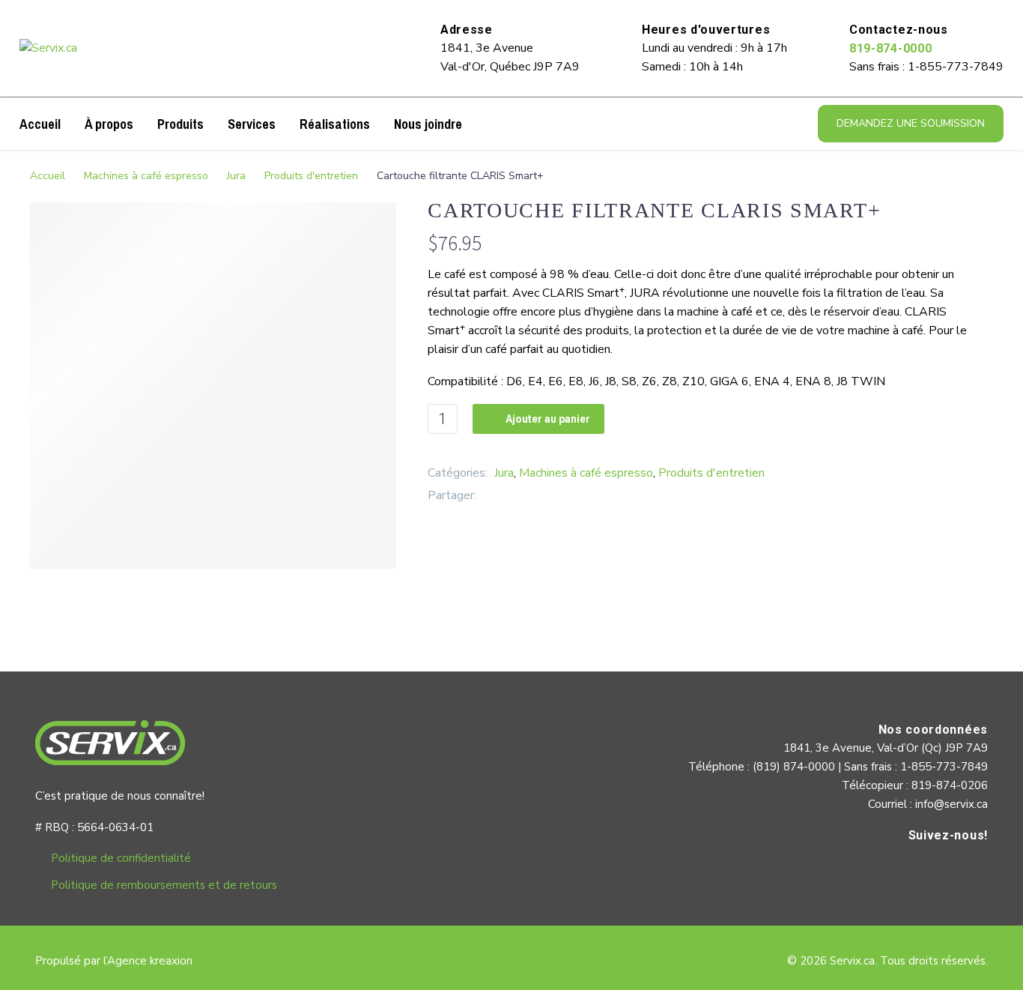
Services (252, 124)
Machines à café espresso (146, 176)
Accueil (40, 124)
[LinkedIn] (555, 495)
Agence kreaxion (149, 960)
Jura (236, 176)
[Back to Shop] (970, 208)
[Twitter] (510, 495)
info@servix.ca (951, 804)
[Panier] (484, 124)
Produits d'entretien (311, 176)
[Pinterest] (532, 495)
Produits (180, 124)
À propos (109, 124)
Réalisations (335, 124)
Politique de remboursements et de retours (164, 885)
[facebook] (973, 867)
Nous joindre (428, 124)
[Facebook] (487, 495)
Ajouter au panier (538, 419)
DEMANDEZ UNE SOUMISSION (911, 123)
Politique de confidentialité (121, 858)
